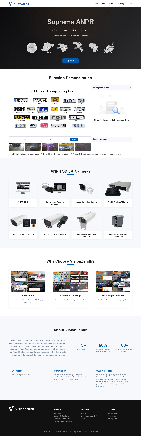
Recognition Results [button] (101, 87)
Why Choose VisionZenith (89, 416)
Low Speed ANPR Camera (62, 418)
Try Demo (71, 60)
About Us (84, 413)
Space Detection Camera (62, 416)
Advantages (121, 3)
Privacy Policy (112, 418)
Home (96, 3)
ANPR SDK (57, 413)
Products (111, 3)
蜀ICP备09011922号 (92, 432)
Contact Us (112, 416)
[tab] (111, 87)
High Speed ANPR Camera (63, 421)
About (130, 3)
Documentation (113, 413)
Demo (103, 3)
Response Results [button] (100, 139)
